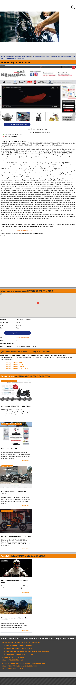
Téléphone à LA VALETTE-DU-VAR (17, 645)
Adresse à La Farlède (13, 669)
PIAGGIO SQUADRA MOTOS (37, 224)
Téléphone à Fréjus (17, 648)
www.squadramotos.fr (24, 230)
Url (1, 230)
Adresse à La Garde (12, 660)
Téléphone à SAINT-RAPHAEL (17, 654)
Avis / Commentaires (7, 343)
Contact (34, 682)
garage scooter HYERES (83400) (32, 233)
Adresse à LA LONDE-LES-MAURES (19, 666)
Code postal (4, 322)
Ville (1, 325)
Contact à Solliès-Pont (21, 642)
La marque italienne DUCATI (14, 364)
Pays (1, 328)
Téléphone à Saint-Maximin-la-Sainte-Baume (25, 651)
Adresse (3, 319)
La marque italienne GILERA (14, 366)
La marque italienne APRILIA (14, 363)
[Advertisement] (19, 39)
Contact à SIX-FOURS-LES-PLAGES (23, 663)
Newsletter (41, 682)
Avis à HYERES (13, 657)
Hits (1, 340)
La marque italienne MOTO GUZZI (16, 368)
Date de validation (6, 346)
